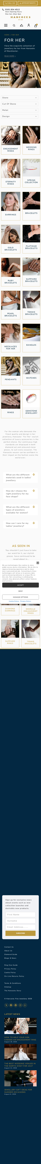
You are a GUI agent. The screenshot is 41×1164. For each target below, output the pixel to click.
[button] (38, 563)
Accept (20, 585)
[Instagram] (20, 1005)
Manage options (20, 597)
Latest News (12, 1014)
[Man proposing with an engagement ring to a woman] (20, 1026)
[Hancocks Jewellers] (20, 18)
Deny (20, 591)
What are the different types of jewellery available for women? (18, 510)
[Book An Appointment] (21, 25)
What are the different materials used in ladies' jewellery (18, 477)
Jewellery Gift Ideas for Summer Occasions (18, 1091)
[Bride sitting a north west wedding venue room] (20, 1052)
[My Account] (28, 25)
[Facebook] (11, 1005)
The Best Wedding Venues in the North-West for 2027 (20, 1064)
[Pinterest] (16, 1005)
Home (6, 35)
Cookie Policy (14, 601)
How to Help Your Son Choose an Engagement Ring (20, 1038)
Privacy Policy (25, 601)
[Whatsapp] (25, 1005)
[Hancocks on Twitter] (6, 1005)
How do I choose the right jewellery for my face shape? (17, 494)
